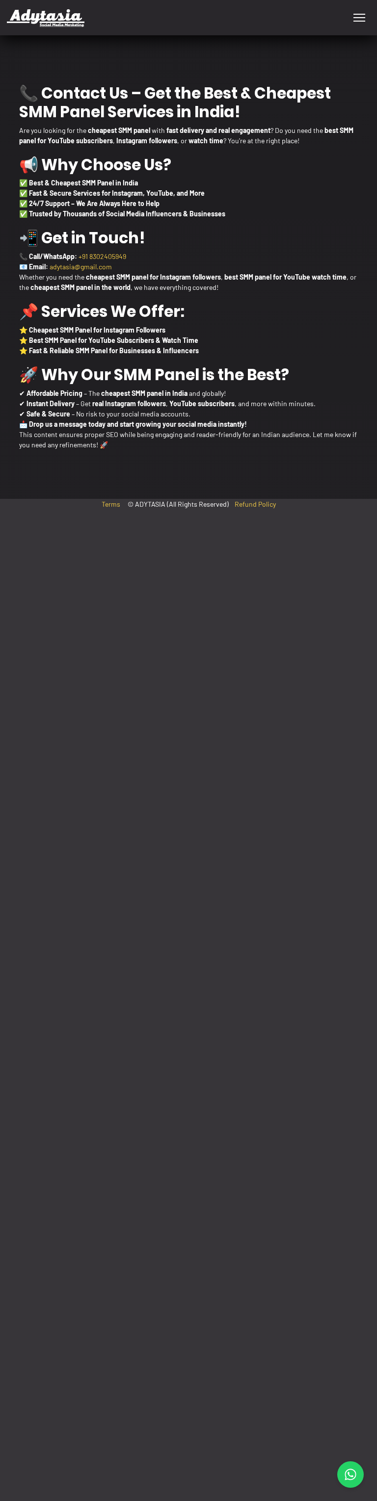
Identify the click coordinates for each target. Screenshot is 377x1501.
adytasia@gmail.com (81, 266)
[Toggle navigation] (359, 18)
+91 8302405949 (102, 256)
